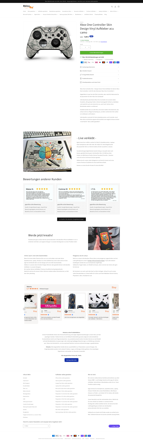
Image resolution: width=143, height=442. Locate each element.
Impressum (26, 380)
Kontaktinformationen (100, 438)
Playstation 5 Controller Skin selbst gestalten (67, 393)
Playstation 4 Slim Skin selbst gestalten (65, 399)
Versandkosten (104, 41)
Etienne (55, 310)
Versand (87, 438)
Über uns (25, 388)
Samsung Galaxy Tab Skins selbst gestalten (66, 412)
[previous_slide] (24, 309)
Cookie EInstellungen (28, 404)
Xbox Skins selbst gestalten (62, 409)
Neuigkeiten (26, 412)
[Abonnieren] (48, 426)
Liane (78, 310)
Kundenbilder (26, 386)
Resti (30, 310)
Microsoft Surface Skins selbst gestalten (65, 388)
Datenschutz (26, 396)
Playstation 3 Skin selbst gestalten (64, 404)
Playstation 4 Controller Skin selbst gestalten (67, 401)
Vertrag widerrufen (71, 360)
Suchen (25, 409)
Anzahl (81, 44)
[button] (32, 11)
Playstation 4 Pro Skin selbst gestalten (65, 396)
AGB (24, 399)
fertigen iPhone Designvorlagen (96, 260)
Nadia (102, 310)
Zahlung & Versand (27, 401)
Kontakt (25, 378)
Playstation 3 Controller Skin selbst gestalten (67, 407)
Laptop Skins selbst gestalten (63, 386)
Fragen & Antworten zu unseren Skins (32, 414)
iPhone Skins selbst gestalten (63, 378)
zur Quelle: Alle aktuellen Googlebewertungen (71, 219)
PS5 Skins (25, 417)
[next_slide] (118, 309)
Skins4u (42, 438)
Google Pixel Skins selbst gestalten (64, 383)
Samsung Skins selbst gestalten (63, 380)
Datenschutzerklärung (76, 438)
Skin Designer (26, 383)
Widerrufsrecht (26, 391)
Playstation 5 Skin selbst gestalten (64, 391)
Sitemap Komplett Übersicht (30, 407)
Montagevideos (26, 393)
